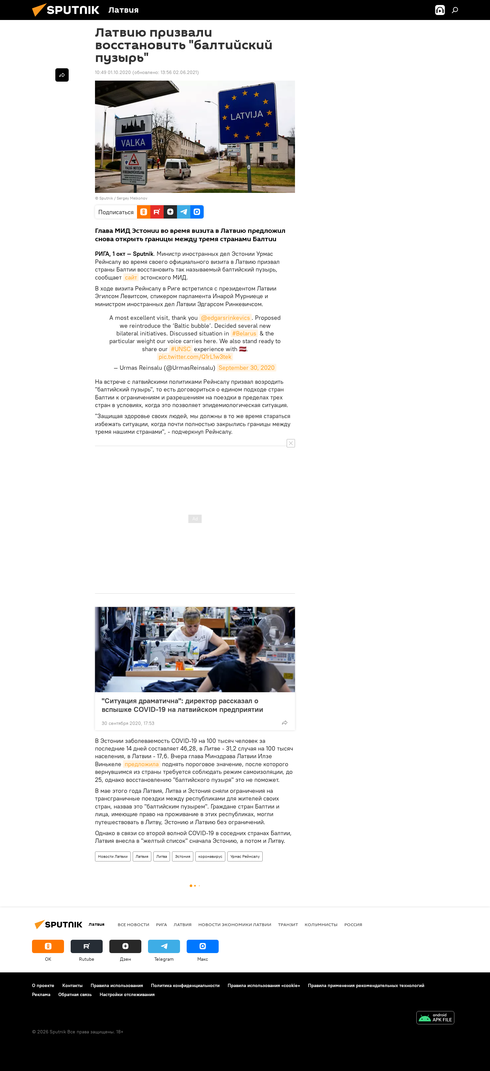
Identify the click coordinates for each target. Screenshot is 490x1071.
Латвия (142, 856)
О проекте (43, 985)
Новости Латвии (113, 856)
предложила (142, 764)
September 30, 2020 (247, 367)
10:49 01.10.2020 (113, 72)
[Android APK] (435, 1018)
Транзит (288, 924)
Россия (353, 924)
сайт (131, 277)
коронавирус (210, 856)
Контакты (72, 985)
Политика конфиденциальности (185, 985)
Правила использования (117, 985)
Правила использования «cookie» (264, 985)
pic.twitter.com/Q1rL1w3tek (195, 356)
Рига (161, 924)
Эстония (182, 856)
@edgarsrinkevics (225, 317)
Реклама (41, 994)
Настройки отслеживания (127, 994)
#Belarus (244, 333)
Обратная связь (75, 994)
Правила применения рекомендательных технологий (366, 985)
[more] (284, 722)
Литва (161, 856)
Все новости (133, 924)
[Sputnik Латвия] (68, 18)
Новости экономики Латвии (234, 924)
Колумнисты (321, 924)
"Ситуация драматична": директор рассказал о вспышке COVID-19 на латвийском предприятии (182, 705)
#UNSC (181, 349)
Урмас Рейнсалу (245, 856)
